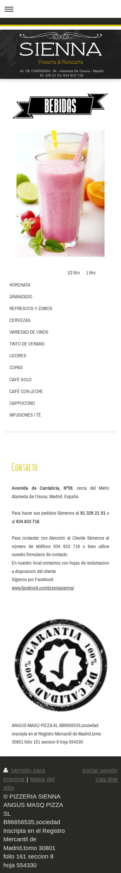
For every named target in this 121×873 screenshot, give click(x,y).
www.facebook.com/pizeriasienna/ (43, 588)
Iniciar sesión (100, 770)
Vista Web (106, 779)
